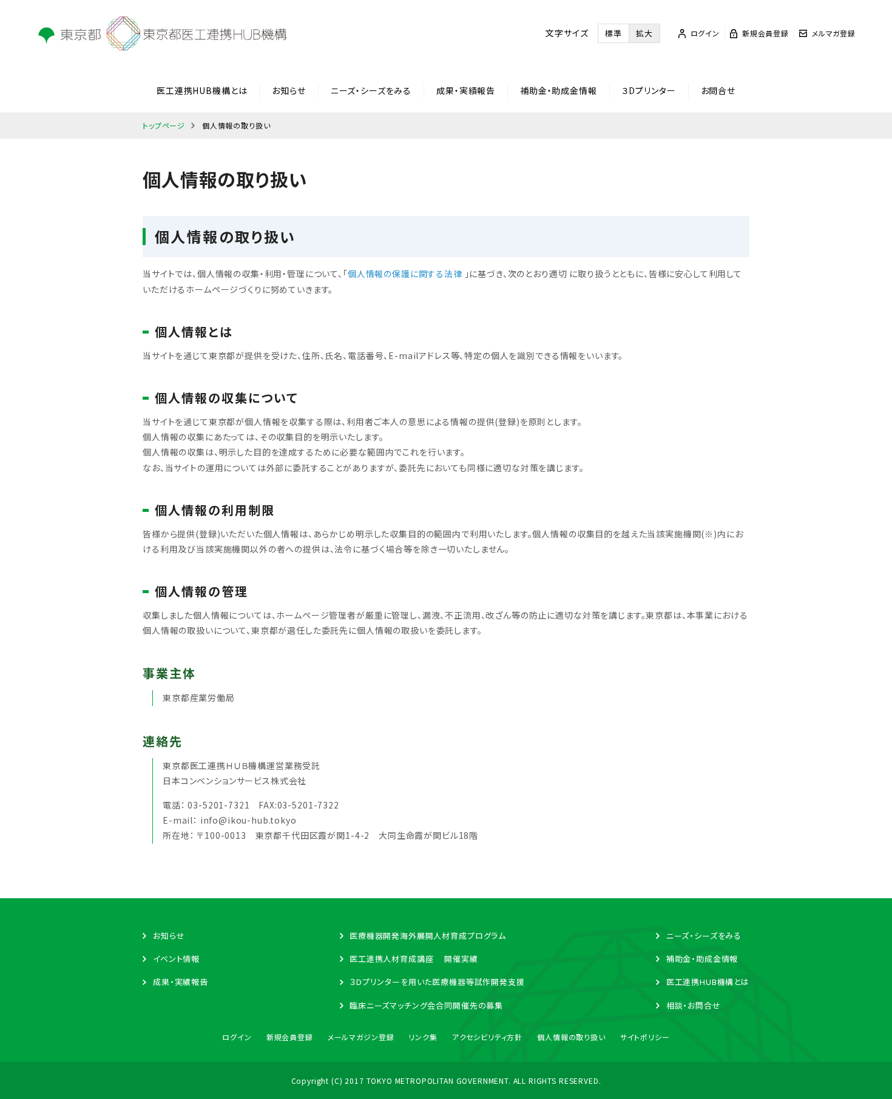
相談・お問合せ (693, 1005)
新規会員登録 (289, 1037)
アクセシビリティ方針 (487, 1037)
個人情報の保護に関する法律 (405, 273)
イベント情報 (176, 958)
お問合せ (718, 90)
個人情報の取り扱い (571, 1037)
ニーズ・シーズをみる (371, 90)
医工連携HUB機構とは (202, 90)
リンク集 (422, 1037)
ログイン (236, 1037)
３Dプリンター (649, 90)
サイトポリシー (645, 1037)
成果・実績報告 (465, 90)
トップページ (164, 125)
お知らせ (288, 90)
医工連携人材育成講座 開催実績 (414, 958)
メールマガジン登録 (361, 1037)
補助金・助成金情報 (558, 90)
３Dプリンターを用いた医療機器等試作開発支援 (437, 981)
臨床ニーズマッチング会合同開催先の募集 (426, 1005)
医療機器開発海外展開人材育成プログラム (428, 935)
